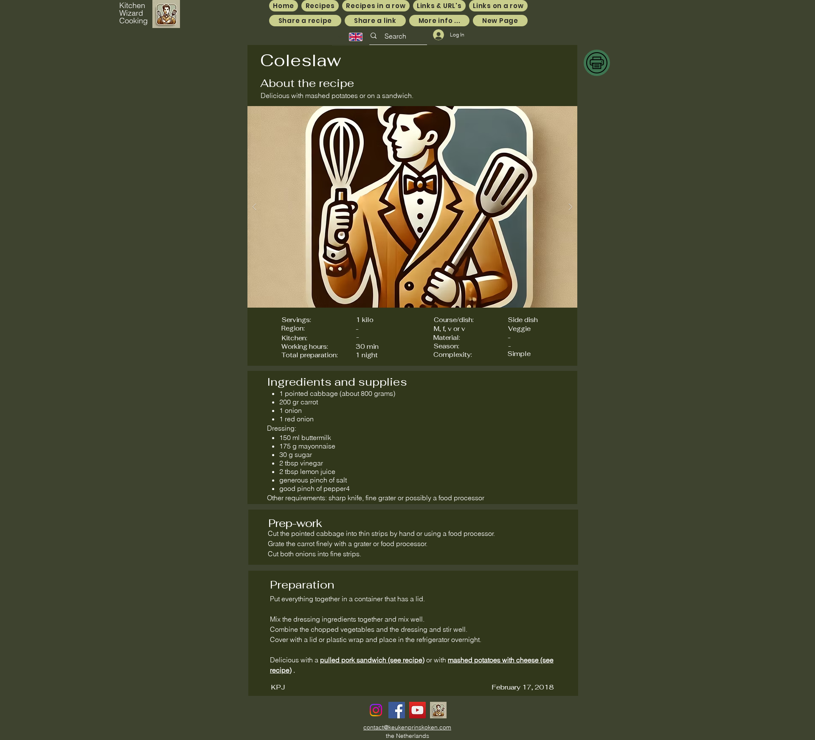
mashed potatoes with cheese (493, 660)
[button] (412, 207)
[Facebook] (396, 710)
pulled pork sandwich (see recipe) (372, 660)
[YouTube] (417, 710)
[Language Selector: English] (350, 37)
